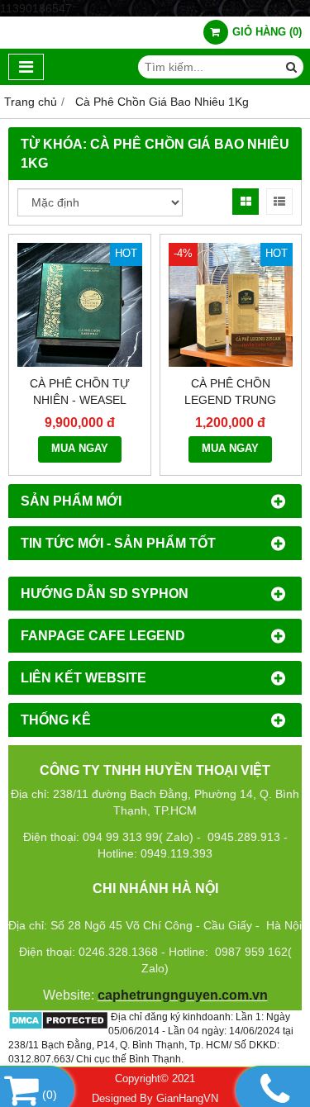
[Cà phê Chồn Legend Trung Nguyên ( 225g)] (231, 305)
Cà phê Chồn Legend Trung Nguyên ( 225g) (230, 400)
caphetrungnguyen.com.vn (183, 995)
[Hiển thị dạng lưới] (245, 201)
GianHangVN (187, 1099)
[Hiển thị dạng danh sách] (279, 201)
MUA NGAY (79, 448)
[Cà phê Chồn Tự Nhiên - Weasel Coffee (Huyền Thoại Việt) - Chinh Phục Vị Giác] (79, 305)
